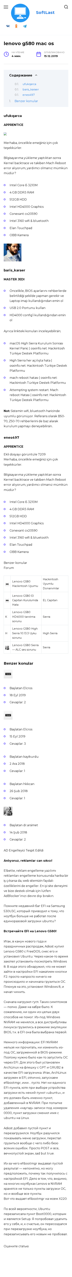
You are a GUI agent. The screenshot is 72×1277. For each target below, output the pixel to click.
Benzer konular (26, 101)
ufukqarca (29, 84)
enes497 (29, 95)
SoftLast (45, 12)
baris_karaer (31, 89)
